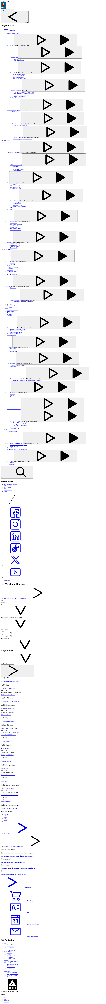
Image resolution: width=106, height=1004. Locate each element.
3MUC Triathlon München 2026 (9, 728)
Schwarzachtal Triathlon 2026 (8, 708)
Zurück (26, 22)
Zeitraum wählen (5, 638)
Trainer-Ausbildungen (9, 485)
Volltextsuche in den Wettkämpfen (9, 601)
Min (3, 631)
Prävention (9, 968)
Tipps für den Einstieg (12, 955)
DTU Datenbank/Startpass (10, 484)
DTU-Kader (10, 944)
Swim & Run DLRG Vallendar (8, 735)
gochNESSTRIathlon (6, 801)
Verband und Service (9, 962)
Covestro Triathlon (5, 768)
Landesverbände (11, 967)
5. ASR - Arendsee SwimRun (8, 788)
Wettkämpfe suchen (29, 676)
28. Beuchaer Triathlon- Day (8, 688)
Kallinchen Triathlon (6, 761)
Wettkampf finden (11, 976)
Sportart (3, 604)
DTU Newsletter (8, 487)
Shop (8, 969)
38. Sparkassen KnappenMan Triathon (10, 681)
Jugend (8, 948)
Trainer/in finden (11, 950)
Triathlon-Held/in (8, 490)
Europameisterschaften (12, 974)
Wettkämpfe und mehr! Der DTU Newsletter (15, 598)
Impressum (6, 1000)
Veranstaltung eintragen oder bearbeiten (13, 846)
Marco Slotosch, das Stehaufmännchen (13, 862)
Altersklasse (10, 946)
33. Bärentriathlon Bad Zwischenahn (10, 701)
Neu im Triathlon (8, 951)
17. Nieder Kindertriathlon (7, 721)
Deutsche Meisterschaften (13, 972)
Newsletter (6, 1002)
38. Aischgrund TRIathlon (7, 755)
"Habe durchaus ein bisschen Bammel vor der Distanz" (18, 868)
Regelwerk (9, 954)
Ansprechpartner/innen (12, 964)
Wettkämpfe (7, 580)
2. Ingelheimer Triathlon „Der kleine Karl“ (11, 808)
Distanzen (9, 953)
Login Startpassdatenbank (13, 961)
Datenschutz (7, 997)
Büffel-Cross (4, 781)
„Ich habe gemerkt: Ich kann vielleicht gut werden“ (17, 856)
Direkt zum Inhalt (5, 1)
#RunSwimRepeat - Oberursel (8, 775)
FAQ (5, 999)
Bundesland (3, 651)
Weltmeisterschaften (12, 975)
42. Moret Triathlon (5, 741)
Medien (5, 491)
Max (3, 634)
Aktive (5, 943)
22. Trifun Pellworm (6, 715)
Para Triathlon (10, 947)
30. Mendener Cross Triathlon (8, 695)
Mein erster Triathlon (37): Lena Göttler (13, 874)
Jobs (5, 488)
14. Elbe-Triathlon (5, 748)
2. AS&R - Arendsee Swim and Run (9, 795)
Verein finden (10, 957)
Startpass (6, 960)
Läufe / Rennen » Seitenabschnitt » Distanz (11, 617)
